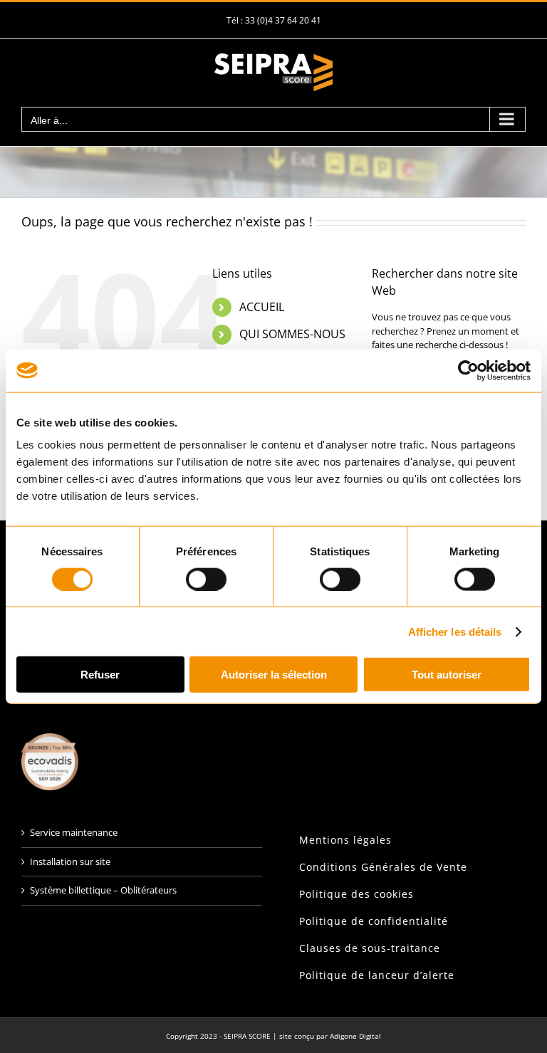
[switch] (206, 578)
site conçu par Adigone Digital (330, 1036)
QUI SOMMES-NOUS (292, 334)
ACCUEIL (261, 307)
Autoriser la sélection (274, 675)
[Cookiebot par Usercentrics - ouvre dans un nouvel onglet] (468, 370)
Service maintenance (74, 832)
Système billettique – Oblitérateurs (103, 890)
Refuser (100, 675)
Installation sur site (70, 861)
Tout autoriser (446, 675)
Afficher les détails (455, 631)
